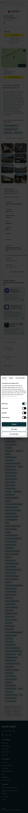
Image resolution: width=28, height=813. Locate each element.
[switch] (24, 408)
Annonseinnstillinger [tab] (21, 378)
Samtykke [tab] (4, 378)
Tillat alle (14, 424)
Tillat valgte (14, 429)
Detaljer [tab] (11, 378)
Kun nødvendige (14, 434)
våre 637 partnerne (10, 385)
